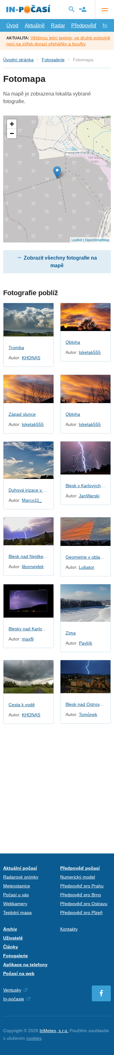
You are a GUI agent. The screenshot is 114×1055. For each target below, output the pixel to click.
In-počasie (13, 998)
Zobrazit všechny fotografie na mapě (60, 261)
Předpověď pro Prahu (82, 885)
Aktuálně (35, 25)
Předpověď (83, 25)
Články (10, 946)
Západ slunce (22, 414)
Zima (71, 632)
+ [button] (12, 124)
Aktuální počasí (20, 868)
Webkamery (15, 903)
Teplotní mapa (17, 912)
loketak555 (90, 352)
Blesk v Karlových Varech (85, 485)
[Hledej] (71, 9)
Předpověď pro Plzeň (81, 912)
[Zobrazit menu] (104, 9)
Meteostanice (16, 885)
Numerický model (77, 876)
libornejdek (33, 566)
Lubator (86, 567)
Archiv (10, 929)
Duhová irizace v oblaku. (28, 490)
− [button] (12, 133)
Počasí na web (19, 973)
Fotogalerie (53, 59)
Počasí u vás (16, 894)
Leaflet (77, 239)
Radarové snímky (20, 876)
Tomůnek (88, 714)
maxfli (28, 638)
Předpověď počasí (80, 868)
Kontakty (69, 929)
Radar (58, 25)
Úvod (12, 25)
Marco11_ (32, 500)
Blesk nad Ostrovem (85, 704)
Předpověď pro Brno (80, 894)
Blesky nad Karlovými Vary (28, 628)
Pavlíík (85, 643)
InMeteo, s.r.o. (54, 1030)
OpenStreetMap (97, 239)
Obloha (73, 342)
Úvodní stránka (18, 59)
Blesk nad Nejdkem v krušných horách (28, 556)
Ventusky (12, 989)
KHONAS (31, 357)
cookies (33, 1038)
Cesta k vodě (22, 704)
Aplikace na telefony (25, 964)
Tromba (16, 347)
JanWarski (89, 495)
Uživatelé (13, 937)
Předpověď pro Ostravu (83, 903)
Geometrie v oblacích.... (85, 557)
